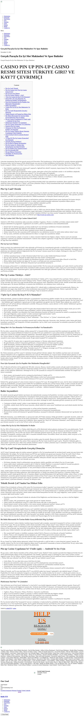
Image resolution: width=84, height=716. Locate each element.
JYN (5, 20)
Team (5, 23)
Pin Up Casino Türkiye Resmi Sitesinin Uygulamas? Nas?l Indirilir (17, 132)
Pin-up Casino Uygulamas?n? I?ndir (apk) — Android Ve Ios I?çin (18, 120)
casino (14, 608)
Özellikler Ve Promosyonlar (13, 153)
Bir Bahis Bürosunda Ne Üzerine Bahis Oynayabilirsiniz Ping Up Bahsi (17, 116)
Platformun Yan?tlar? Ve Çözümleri (16, 122)
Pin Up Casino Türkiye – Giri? (14, 95)
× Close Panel (4, 714)
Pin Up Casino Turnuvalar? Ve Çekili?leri (17, 124)
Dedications (7, 16)
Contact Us (7, 28)
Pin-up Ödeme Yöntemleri (13, 152)
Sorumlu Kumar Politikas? (13, 141)
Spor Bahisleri (9, 155)
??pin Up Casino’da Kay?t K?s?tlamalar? (17, 97)
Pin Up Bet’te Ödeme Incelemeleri (15, 143)
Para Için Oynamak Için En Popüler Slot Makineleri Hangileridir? (17, 103)
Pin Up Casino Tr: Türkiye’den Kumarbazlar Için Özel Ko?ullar (15, 146)
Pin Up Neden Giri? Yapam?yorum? (16, 148)
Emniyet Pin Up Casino (12, 126)
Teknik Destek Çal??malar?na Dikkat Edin (18, 114)
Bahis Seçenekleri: (11, 105)
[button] (42, 30)
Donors (6, 25)
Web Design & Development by (9, 692)
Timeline (6, 22)
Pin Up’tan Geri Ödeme (12, 93)
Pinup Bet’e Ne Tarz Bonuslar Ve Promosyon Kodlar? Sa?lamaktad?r (15, 99)
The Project (7, 19)
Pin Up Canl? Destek (11, 88)
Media (5, 26)
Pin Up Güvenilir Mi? (12, 150)
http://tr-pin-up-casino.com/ (45, 215)
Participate (6, 17)
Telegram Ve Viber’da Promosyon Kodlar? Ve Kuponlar (15, 128)
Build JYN (4, 696)
